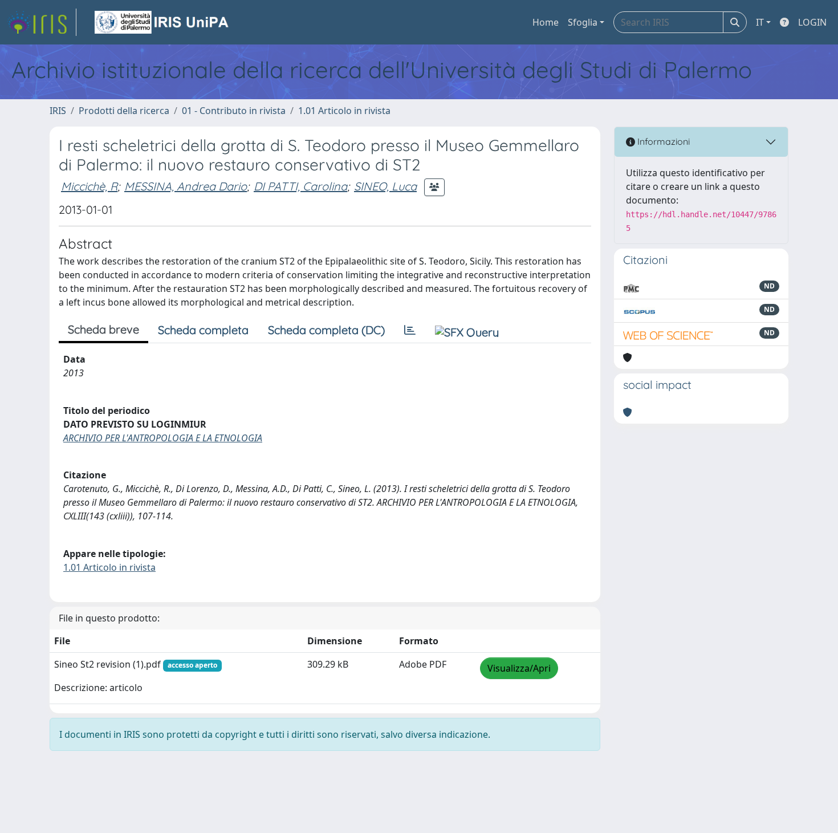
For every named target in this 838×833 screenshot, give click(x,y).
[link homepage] (41, 22)
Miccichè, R (89, 186)
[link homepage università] (162, 22)
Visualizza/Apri (519, 668)
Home (545, 22)
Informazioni (662, 141)
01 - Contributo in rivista (234, 110)
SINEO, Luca (385, 186)
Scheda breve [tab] (103, 329)
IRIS (58, 110)
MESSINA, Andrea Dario (185, 186)
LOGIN (812, 22)
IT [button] (760, 22)
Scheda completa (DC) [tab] (326, 330)
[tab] (409, 330)
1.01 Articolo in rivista (344, 110)
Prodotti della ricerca (124, 110)
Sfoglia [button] (582, 22)
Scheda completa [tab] (203, 330)
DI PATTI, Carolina (300, 186)
